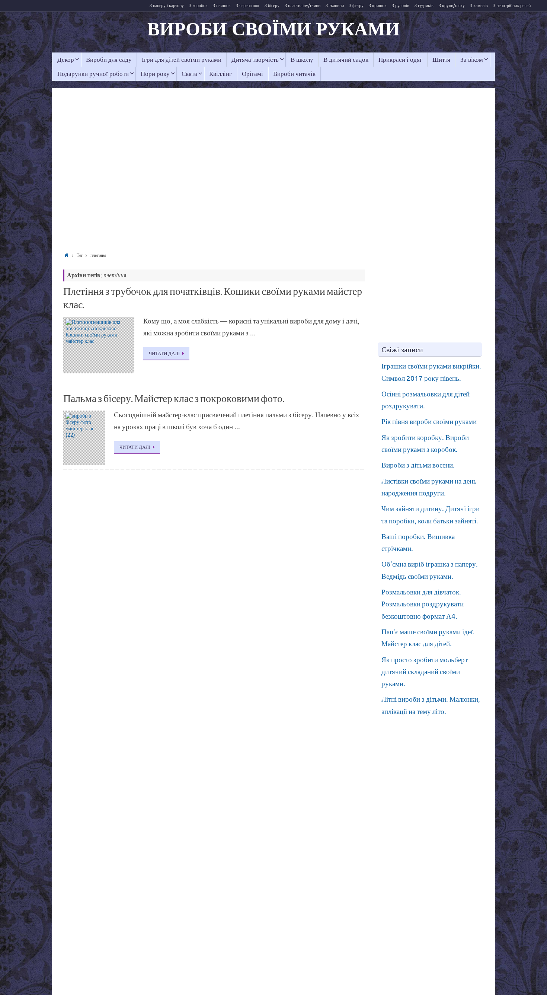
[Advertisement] (171, 176)
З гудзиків (424, 6)
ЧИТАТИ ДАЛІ (164, 353)
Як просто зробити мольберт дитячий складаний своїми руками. (424, 672)
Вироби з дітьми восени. (418, 465)
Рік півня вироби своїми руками (429, 421)
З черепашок (247, 6)
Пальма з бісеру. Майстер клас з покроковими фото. (173, 398)
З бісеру (272, 6)
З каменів (479, 6)
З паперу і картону (167, 6)
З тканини (335, 6)
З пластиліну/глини (302, 6)
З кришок (378, 6)
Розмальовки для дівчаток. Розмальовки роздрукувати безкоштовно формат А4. (422, 604)
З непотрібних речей (512, 6)
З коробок (198, 6)
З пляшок (222, 6)
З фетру (356, 6)
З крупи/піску (452, 6)
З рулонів (400, 6)
